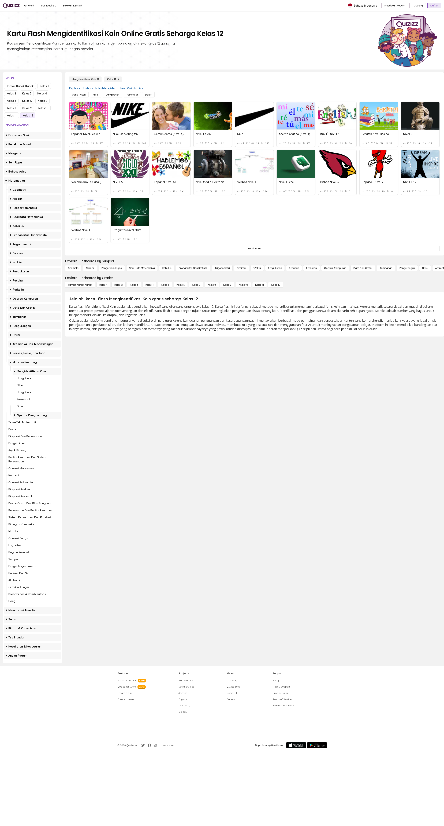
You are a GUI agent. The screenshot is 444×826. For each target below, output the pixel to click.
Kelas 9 (27, 108)
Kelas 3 (26, 93)
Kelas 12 (28, 115)
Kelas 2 (11, 93)
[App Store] (296, 745)
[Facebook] (149, 745)
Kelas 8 (11, 108)
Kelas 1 (44, 86)
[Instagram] (155, 745)
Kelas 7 (42, 101)
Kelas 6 (27, 101)
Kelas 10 (43, 108)
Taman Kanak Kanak (20, 86)
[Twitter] (143, 745)
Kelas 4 (42, 93)
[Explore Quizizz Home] (11, 5)
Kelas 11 (11, 115)
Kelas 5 (11, 101)
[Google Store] (317, 745)
